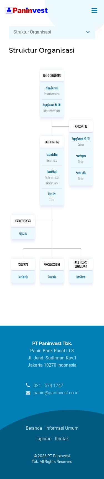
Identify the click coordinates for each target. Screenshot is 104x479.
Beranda (34, 428)
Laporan (43, 438)
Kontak (62, 438)
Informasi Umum (61, 428)
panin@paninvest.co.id (55, 392)
